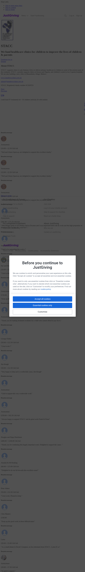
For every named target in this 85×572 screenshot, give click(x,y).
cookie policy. (46, 289)
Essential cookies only (42, 305)
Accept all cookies (42, 299)
